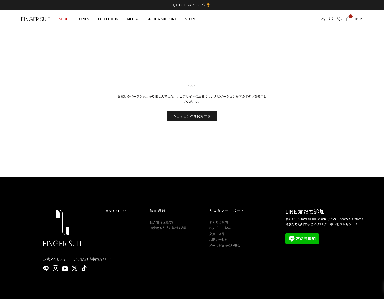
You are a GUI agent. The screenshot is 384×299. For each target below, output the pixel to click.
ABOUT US (116, 210)
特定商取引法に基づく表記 (168, 228)
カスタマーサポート (226, 210)
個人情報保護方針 (162, 222)
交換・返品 (217, 234)
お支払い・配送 (220, 228)
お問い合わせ (218, 239)
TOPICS (83, 18)
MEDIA (132, 18)
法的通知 (158, 210)
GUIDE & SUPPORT (161, 18)
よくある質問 (218, 222)
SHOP (63, 18)
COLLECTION (108, 18)
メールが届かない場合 (224, 245)
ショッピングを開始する (192, 116)
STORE (190, 18)
